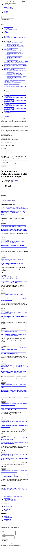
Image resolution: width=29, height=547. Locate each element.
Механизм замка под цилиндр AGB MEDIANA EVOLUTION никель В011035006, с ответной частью (13, 213)
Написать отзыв (11, 200)
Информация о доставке (10, 499)
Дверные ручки (7, 36)
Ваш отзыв (3, 155)
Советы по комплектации (10, 29)
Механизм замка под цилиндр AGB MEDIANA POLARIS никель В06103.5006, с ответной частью (14, 230)
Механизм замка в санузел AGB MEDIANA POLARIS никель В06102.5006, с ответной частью (14, 246)
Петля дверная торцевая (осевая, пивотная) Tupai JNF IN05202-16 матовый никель (14, 475)
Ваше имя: (3, 148)
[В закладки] (7, 240)
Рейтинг (3, 159)
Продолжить (4, 166)
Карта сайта (7, 509)
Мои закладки (7, 519)
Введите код (5, 162)
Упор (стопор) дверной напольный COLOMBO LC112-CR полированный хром (13, 352)
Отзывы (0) (6, 116)
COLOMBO (15, 180)
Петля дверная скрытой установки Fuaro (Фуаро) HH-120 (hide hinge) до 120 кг (14, 408)
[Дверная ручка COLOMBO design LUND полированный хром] (16, 88)
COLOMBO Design (16, 489)
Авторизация (10, 9)
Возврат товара (7, 507)
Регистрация (10, 8)
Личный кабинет (8, 516)
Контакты (6, 32)
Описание (6, 114)
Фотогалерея (7, 28)
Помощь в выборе (8, 27)
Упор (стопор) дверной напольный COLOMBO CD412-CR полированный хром (13, 335)
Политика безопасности (10, 500)
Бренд (5, 510)
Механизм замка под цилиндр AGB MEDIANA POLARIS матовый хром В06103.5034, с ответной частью (14, 391)
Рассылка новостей (8, 520)
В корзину (3, 195)
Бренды (5, 31)
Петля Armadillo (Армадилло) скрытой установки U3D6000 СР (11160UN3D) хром (14, 281)
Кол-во (2, 190)
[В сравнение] (8, 240)
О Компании (7, 498)
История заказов (8, 517)
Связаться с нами (8, 506)
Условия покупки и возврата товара (13, 496)
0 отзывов (3, 200)
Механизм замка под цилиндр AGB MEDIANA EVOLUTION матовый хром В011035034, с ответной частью (13, 372)
